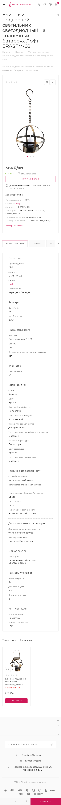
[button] (27, 156)
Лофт (18, 203)
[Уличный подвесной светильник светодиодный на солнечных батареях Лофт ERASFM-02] (31, 121)
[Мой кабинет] (50, 4)
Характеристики (15, 244)
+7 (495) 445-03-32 (31, 755)
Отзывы (37, 244)
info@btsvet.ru (33, 760)
